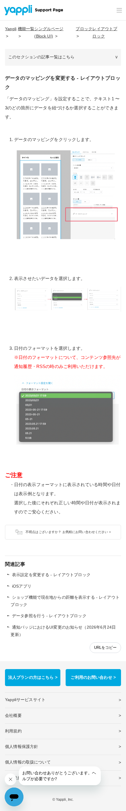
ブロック (84, 29)
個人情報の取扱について (28, 762)
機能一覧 (26, 29)
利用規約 (13, 731)
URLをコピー (105, 647)
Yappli (10, 29)
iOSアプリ (21, 586)
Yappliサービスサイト (25, 700)
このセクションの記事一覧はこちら (41, 57)
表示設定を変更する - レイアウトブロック (51, 575)
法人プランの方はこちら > (32, 677)
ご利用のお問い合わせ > (93, 677)
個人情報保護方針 (21, 746)
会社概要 (13, 715)
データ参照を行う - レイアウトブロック (49, 616)
